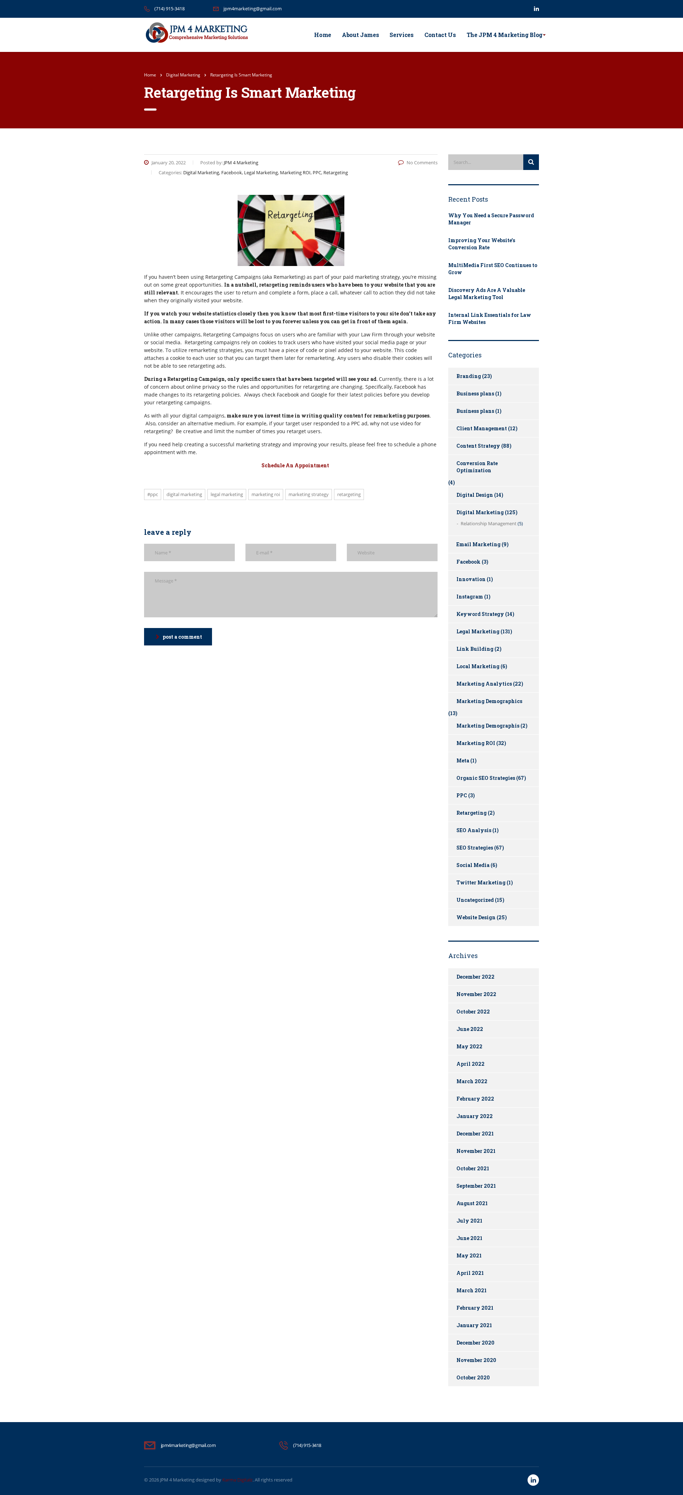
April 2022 (470, 1063)
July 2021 (469, 1220)
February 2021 (474, 1307)
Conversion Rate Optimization (477, 467)
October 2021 (472, 1168)
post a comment (182, 636)
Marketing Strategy (308, 494)
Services (401, 34)
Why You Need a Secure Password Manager (491, 219)
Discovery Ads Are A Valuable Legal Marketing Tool (486, 293)
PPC (461, 795)
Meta (462, 760)
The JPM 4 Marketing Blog (504, 34)
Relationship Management (489, 523)
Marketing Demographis (487, 725)
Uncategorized (475, 900)
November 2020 (476, 1360)
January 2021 (474, 1325)
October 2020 (473, 1377)
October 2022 (473, 1011)
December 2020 (475, 1342)
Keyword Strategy (480, 614)
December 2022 (475, 976)
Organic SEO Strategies (485, 778)
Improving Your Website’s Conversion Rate (481, 244)
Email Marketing (478, 544)
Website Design (476, 917)
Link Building (474, 648)
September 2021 (476, 1185)
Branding (468, 376)
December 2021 (475, 1133)
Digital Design (474, 494)
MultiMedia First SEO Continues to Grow (492, 269)
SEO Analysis (473, 830)
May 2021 (469, 1255)
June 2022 (469, 1029)
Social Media (472, 865)
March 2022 (471, 1081)
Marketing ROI (266, 494)
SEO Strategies (474, 847)
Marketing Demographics (489, 701)
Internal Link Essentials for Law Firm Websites (489, 318)
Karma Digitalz (237, 1480)
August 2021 (472, 1203)
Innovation (471, 579)
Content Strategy (478, 445)
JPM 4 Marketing (177, 1480)
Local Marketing (477, 666)
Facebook (468, 561)
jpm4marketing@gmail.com (252, 8)
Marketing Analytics (484, 683)
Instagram (469, 596)
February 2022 (475, 1098)
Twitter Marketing (480, 882)
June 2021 (469, 1238)
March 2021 (471, 1290)
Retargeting (349, 494)
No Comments (422, 162)
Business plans (475, 393)
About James (360, 34)
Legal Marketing (227, 494)
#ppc (152, 494)
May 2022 (469, 1046)
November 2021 (476, 1151)
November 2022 (476, 994)
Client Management (481, 428)
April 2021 (470, 1273)
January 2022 (474, 1116)
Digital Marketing (184, 494)
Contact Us (440, 34)
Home (322, 34)
